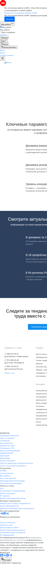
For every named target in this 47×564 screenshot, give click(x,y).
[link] (4, 44)
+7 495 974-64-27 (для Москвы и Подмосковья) (16, 355)
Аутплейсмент (41, 376)
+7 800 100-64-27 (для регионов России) (13, 367)
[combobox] (6, 559)
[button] (2, 50)
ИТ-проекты (40, 406)
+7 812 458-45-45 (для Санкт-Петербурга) (14, 361)
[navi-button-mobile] (2, 58)
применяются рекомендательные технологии (20, 538)
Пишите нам (9, 373)
